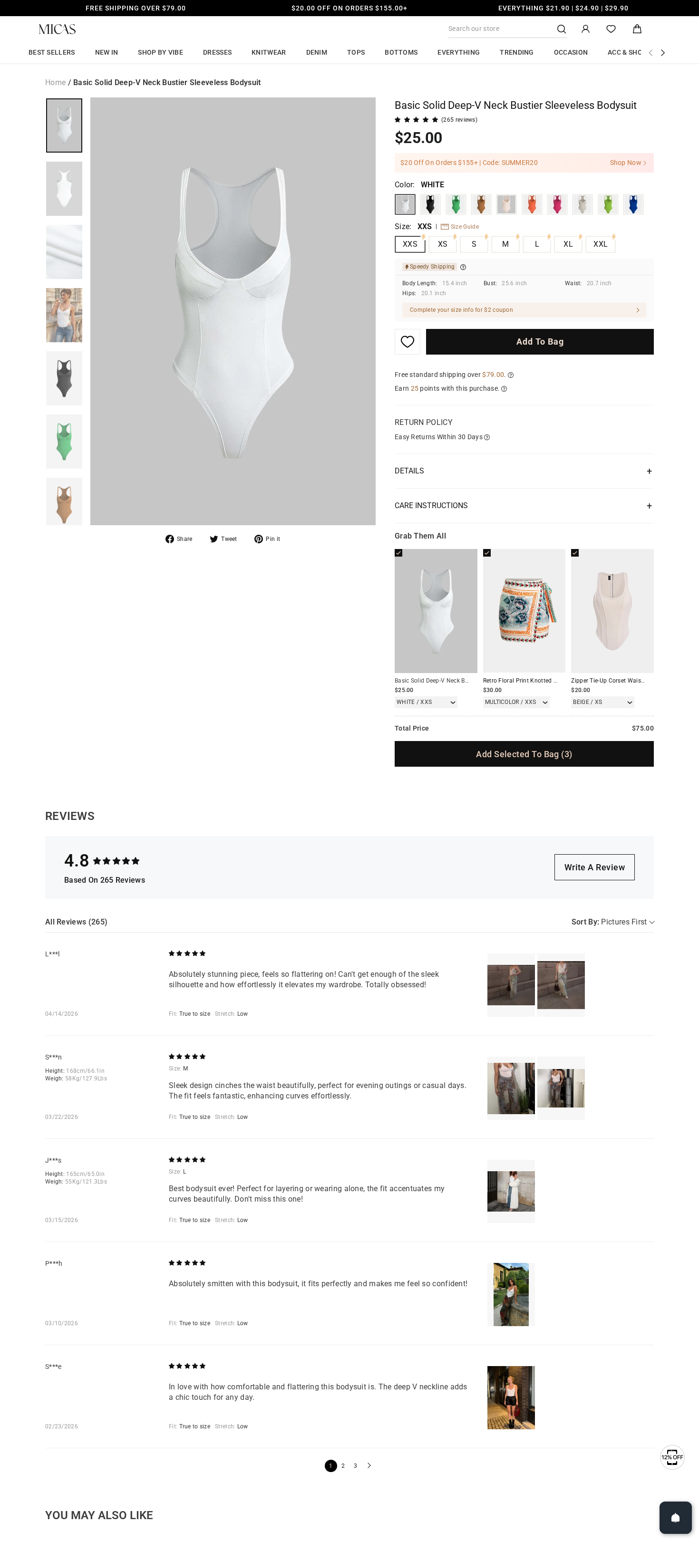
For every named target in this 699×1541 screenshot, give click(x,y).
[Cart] (637, 29)
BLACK (430, 204)
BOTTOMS (401, 52)
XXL (600, 244)
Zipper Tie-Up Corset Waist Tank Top (620, 680)
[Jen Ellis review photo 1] (511, 1191)
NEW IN (106, 52)
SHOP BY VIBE (160, 52)
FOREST (608, 204)
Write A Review (594, 867)
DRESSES (217, 52)
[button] (368, 1466)
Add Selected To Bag (524, 754)
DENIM (317, 52)
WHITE (405, 204)
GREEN (456, 204)
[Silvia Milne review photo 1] (511, 1397)
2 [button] (343, 1466)
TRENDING (517, 52)
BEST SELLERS (52, 52)
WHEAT (506, 204)
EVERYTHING (458, 52)
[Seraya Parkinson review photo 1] (511, 1088)
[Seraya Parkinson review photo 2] (561, 1088)
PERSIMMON (532, 204)
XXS (410, 244)
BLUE (633, 204)
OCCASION (571, 52)
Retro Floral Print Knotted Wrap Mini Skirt (539, 680)
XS (443, 244)
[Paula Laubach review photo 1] (511, 1294)
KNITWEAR (269, 52)
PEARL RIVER (582, 204)
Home (55, 82)
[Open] (676, 1518)
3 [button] (355, 1466)
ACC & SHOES (629, 52)
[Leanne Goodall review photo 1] (511, 985)
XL (568, 244)
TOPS (356, 52)
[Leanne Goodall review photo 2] (561, 985)
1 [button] (330, 1466)
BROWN (481, 204)
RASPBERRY (557, 204)
